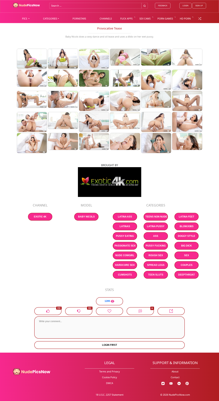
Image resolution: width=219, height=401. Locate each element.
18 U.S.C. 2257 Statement (110, 394)
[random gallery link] (200, 18)
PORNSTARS (79, 18)
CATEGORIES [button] (50, 18)
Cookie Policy (109, 377)
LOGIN (185, 5)
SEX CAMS (145, 18)
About (175, 371)
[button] (140, 311)
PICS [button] (25, 18)
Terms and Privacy (109, 371)
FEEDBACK (162, 5)
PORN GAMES (165, 18)
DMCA (109, 383)
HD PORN (185, 18)
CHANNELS (106, 18)
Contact (175, 377)
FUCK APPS (126, 18)
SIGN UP (199, 5)
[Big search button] (144, 5)
